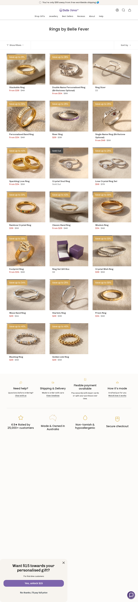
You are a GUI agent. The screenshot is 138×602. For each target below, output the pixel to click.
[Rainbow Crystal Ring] (26, 207)
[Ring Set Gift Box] (69, 250)
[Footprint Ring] (26, 250)
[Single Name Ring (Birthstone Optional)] (112, 116)
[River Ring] (69, 116)
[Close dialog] (63, 562)
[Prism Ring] (112, 294)
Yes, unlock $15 (34, 583)
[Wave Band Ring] (26, 294)
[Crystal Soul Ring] (69, 163)
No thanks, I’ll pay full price (33, 593)
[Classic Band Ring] (69, 207)
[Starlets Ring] (69, 294)
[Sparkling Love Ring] (26, 163)
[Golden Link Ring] (69, 338)
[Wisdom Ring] (112, 207)
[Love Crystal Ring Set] (112, 163)
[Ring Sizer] (112, 69)
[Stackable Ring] (26, 69)
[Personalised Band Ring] (26, 116)
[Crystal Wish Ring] (112, 250)
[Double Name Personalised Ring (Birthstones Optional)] (69, 69)
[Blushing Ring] (26, 338)
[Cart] (130, 10)
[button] (40, 16)
